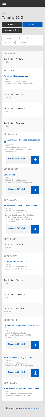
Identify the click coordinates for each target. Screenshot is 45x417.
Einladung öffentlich (16, 159)
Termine (32, 24)
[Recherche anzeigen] (4, 13)
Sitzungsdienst (31, 408)
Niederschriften (12, 30)
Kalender (12, 24)
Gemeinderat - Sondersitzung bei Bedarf (21, 205)
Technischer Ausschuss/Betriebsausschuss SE (22, 141)
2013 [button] (6, 42)
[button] (35, 160)
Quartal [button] (10, 38)
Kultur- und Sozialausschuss (16, 76)
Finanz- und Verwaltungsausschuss (19, 357)
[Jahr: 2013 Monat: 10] (15, 42)
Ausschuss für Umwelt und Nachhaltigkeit (22, 388)
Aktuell (23, 42)
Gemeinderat (9, 175)
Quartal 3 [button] (31, 38)
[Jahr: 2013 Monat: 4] (20, 38)
